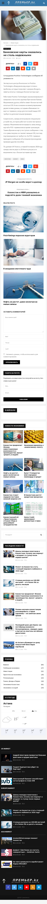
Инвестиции (7, 48)
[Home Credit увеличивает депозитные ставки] (34, 508)
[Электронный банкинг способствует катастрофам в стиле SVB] (6, 781)
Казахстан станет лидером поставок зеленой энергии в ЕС (12, 497)
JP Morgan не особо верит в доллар (23, 182)
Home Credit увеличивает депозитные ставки (32, 519)
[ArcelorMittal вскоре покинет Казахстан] (6, 840)
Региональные (8, 678)
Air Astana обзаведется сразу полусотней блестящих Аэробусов (27, 645)
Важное (6, 665)
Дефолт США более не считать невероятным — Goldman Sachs (26, 851)
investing (7, 159)
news (22, 159)
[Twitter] (14, 887)
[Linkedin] (20, 887)
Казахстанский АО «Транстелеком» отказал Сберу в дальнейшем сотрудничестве (11, 521)
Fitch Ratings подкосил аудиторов (19, 235)
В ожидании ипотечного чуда (17, 269)
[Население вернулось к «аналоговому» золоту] (34, 436)
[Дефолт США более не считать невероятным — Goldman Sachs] (6, 852)
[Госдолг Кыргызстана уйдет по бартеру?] (6, 769)
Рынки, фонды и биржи (11, 681)
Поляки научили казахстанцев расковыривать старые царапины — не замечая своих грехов (28, 612)
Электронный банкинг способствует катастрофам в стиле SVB (28, 780)
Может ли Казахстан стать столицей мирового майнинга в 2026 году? (28, 569)
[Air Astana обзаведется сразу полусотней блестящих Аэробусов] (8, 645)
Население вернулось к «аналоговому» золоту (34, 446)
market (15, 159)
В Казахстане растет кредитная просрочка (33, 496)
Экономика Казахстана (11, 684)
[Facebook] (8, 887)
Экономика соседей (10, 688)
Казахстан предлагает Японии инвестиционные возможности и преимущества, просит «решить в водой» (13, 450)
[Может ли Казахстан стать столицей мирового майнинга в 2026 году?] (8, 569)
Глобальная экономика (11, 668)
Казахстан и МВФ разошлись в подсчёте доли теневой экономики (23, 193)
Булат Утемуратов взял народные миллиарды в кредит (32, 475)
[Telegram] (38, 887)
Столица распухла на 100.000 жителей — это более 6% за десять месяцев (27, 582)
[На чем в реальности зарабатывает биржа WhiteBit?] (6, 864)
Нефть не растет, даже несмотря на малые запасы (11, 475)
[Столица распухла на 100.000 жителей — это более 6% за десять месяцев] (8, 582)
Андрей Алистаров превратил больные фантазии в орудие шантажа (29, 756)
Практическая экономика (12, 675)
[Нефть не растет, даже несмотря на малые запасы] (13, 464)
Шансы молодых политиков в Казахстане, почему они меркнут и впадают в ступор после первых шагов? (29, 554)
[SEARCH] (41, 535)
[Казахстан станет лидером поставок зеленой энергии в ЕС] (13, 486)
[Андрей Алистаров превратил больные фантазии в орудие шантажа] (6, 757)
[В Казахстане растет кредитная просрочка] (34, 486)
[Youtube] (26, 887)
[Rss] (32, 887)
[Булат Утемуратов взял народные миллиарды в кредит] (34, 464)
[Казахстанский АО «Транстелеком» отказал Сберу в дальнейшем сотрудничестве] (13, 508)
